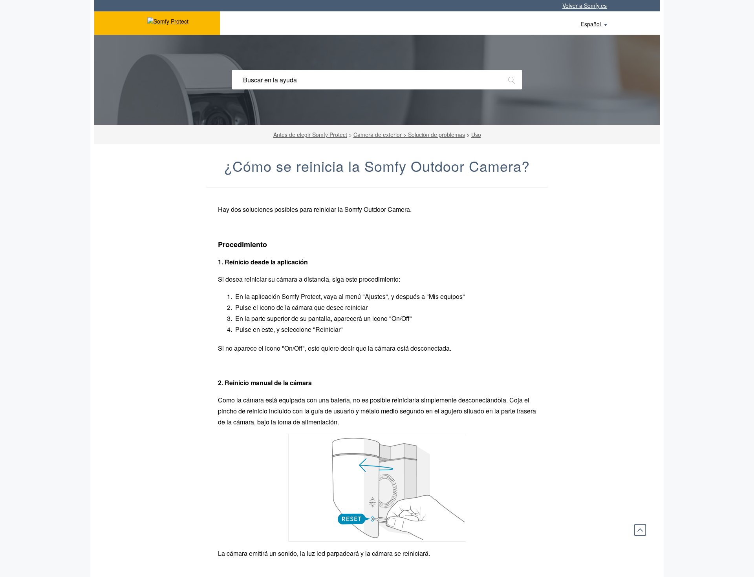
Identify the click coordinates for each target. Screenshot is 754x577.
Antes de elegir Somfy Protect (310, 134)
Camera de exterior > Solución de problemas (409, 134)
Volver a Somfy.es (584, 5)
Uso (476, 134)
